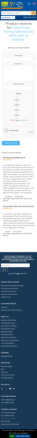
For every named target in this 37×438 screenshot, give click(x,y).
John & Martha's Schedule (9, 326)
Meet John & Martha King (8, 320)
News (2, 369)
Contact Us (4, 307)
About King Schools (7, 334)
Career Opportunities (7, 343)
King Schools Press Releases (10, 340)
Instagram (14, 388)
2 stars (16, 115)
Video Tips (4, 372)
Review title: (19, 55)
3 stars (16, 110)
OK (12, 436)
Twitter (6, 388)
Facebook (2, 388)
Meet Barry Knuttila (6, 332)
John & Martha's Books (8, 329)
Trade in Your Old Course (8, 291)
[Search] (33, 13)
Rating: (18, 93)
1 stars (16, 120)
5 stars (16, 100)
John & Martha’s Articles (8, 323)
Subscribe (13, 273)
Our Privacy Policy (23, 436)
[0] (33, 4)
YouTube (10, 388)
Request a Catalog (6, 366)
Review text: (18, 64)
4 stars (16, 105)
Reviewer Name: (18, 84)
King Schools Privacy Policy (9, 294)
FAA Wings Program (7, 378)
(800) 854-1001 (30, 17)
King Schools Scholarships (9, 346)
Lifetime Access (5, 297)
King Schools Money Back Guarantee (12, 285)
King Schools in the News (8, 337)
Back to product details (12, 153)
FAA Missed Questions (8, 375)
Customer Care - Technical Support (11, 310)
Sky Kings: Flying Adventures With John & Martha (18, 34)
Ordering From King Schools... (10, 288)
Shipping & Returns (7, 356)
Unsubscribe (23, 273)
